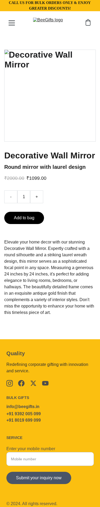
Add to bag (24, 217)
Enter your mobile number (30, 448)
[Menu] (12, 23)
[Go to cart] (88, 23)
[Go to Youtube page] (45, 383)
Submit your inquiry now (39, 478)
